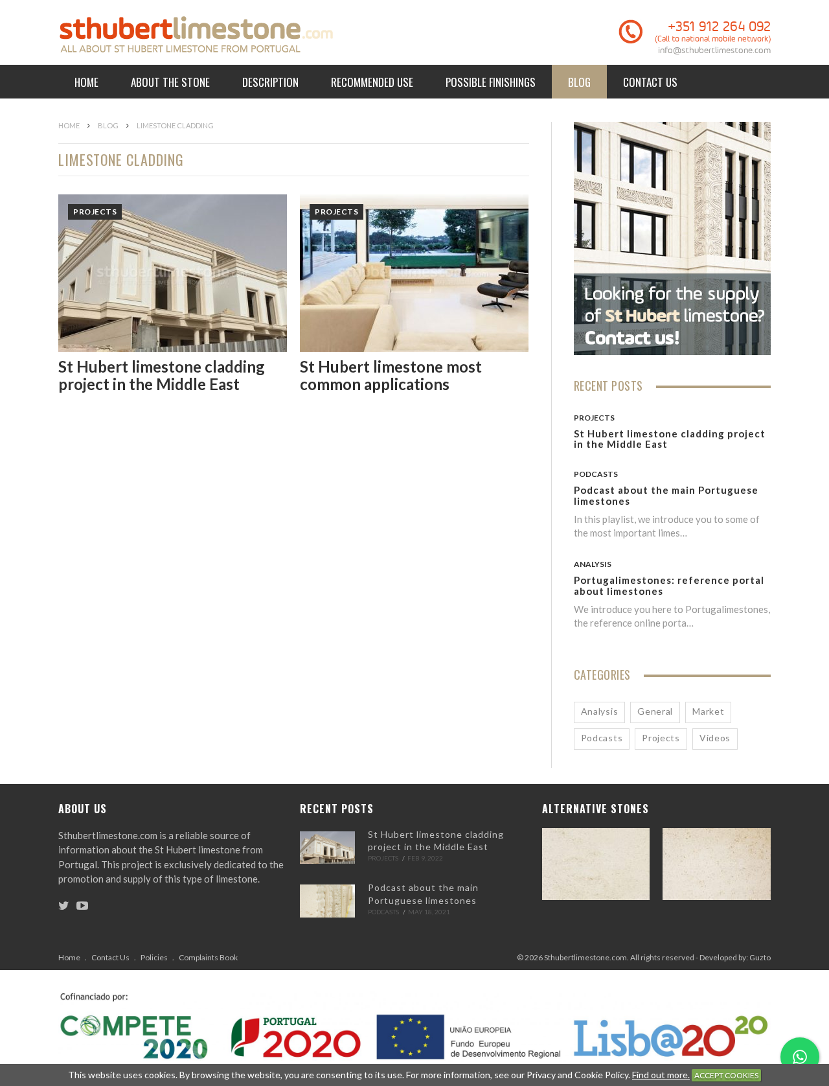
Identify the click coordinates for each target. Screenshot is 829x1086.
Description (270, 82)
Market (708, 711)
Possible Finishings (491, 82)
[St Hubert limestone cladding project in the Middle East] (327, 847)
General (655, 711)
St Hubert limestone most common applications (391, 375)
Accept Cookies (726, 1075)
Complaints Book (208, 957)
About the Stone (170, 82)
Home (86, 82)
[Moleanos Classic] (717, 864)
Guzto (760, 957)
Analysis (592, 564)
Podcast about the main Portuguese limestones (666, 495)
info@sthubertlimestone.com (714, 50)
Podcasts (596, 474)
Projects (95, 211)
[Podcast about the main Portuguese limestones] (327, 900)
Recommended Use (372, 82)
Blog (579, 82)
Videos (715, 737)
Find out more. (661, 1074)
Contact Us (650, 82)
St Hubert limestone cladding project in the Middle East (161, 375)
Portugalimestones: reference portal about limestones (669, 585)
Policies (154, 957)
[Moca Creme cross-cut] (596, 864)
